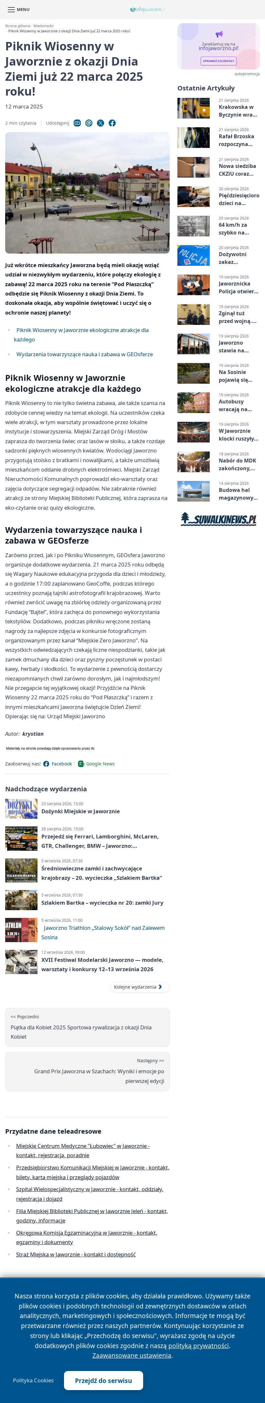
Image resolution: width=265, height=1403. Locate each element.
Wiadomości (43, 25)
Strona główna (17, 25)
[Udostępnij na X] (100, 123)
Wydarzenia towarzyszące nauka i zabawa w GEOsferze (84, 354)
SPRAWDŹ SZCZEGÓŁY (218, 61)
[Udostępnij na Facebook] (112, 123)
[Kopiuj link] (77, 123)
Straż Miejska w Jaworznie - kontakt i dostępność (76, 1254)
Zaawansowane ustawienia (131, 1355)
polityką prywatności (198, 1345)
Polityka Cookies (33, 1380)
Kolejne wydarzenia (135, 987)
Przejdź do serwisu (103, 1380)
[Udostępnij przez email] (89, 123)
